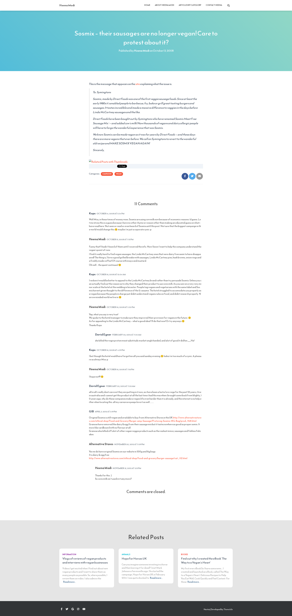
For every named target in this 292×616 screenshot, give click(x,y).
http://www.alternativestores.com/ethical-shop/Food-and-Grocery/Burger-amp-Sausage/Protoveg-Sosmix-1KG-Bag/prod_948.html (145, 419)
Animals (126, 554)
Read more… (69, 582)
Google (72, 609)
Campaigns (106, 174)
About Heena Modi (164, 5)
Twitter (67, 609)
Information (69, 554)
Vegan (119, 174)
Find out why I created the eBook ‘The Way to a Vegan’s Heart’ (204, 560)
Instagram (78, 609)
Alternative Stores (101, 444)
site (138, 84)
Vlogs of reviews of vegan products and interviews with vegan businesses (85, 560)
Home (147, 5)
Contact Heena (214, 5)
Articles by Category (190, 5)
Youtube (84, 609)
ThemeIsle (228, 609)
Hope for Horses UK (134, 558)
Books (184, 554)
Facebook (61, 609)
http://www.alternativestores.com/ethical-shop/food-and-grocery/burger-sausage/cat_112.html (138, 458)
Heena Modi (97, 239)
